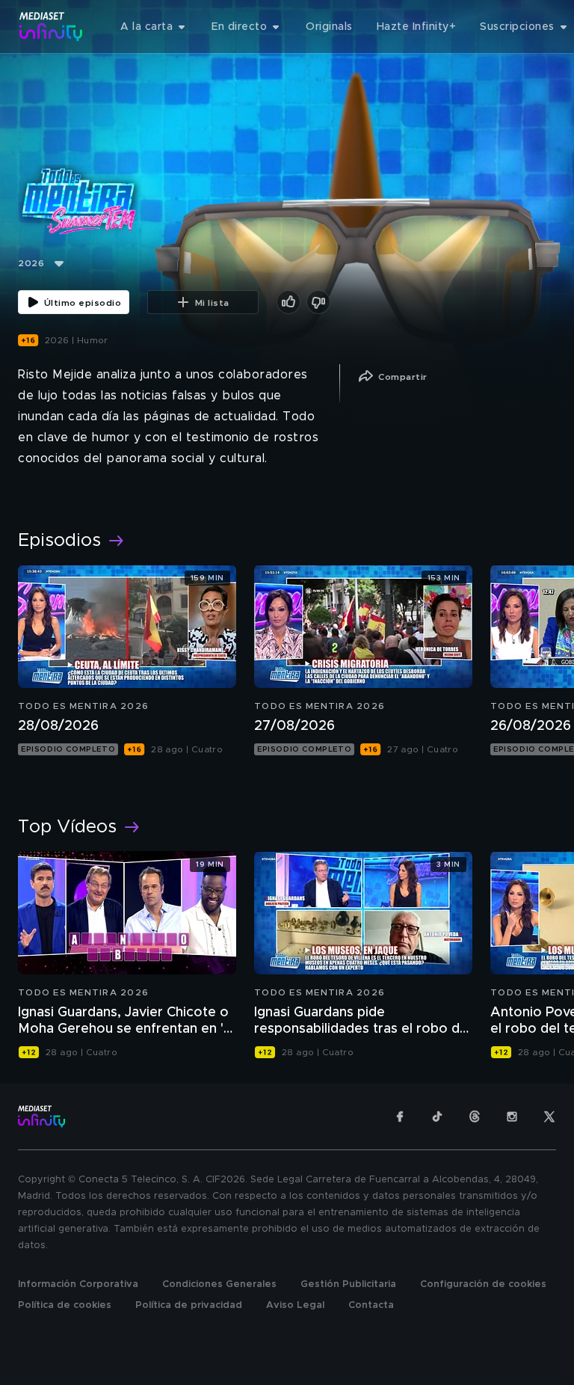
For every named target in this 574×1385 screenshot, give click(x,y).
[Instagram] (512, 1116)
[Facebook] (400, 1116)
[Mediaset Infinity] (51, 26)
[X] (549, 1116)
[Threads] (474, 1116)
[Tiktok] (437, 1116)
